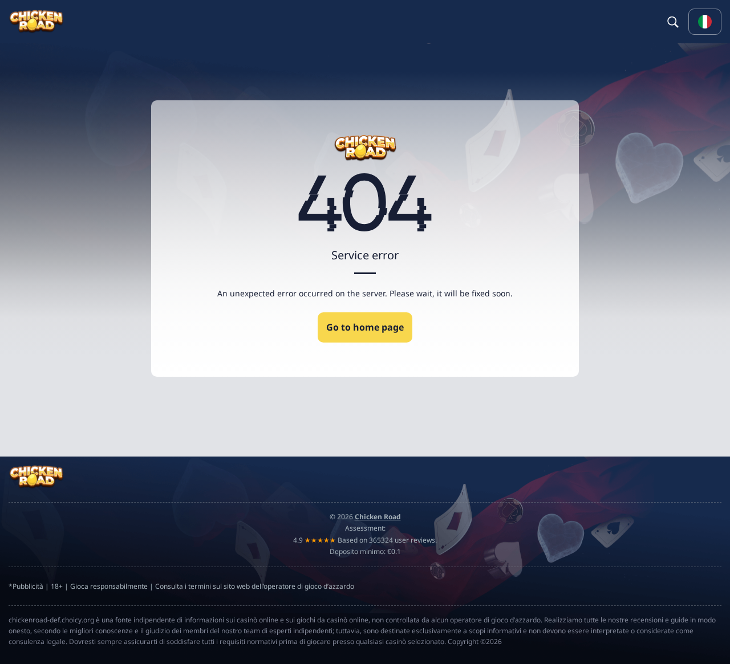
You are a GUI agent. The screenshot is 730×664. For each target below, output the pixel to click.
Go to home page (365, 327)
